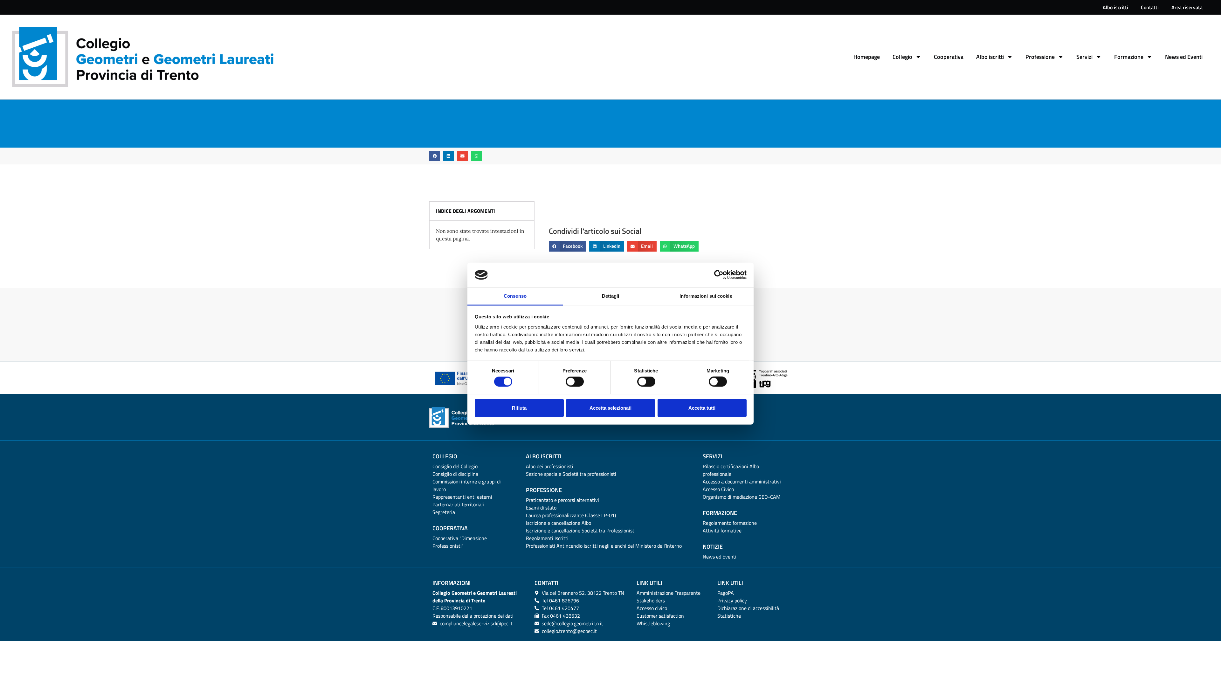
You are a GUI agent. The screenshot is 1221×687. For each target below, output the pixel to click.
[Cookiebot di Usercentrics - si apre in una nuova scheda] (719, 275)
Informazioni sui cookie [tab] (705, 296)
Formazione (1128, 56)
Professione (1040, 56)
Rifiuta (519, 407)
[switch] (575, 382)
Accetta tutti (701, 407)
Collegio (902, 56)
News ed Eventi (1184, 56)
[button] (434, 156)
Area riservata (1187, 7)
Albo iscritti (1115, 7)
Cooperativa (948, 56)
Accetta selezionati (610, 407)
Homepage (866, 56)
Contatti (1150, 7)
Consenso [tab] (515, 296)
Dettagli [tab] (610, 296)
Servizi (1084, 56)
